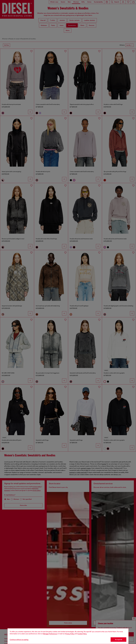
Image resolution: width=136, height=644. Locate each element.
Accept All (118, 639)
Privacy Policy (69, 634)
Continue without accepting (19, 639)
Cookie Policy (82, 634)
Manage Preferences (50, 634)
